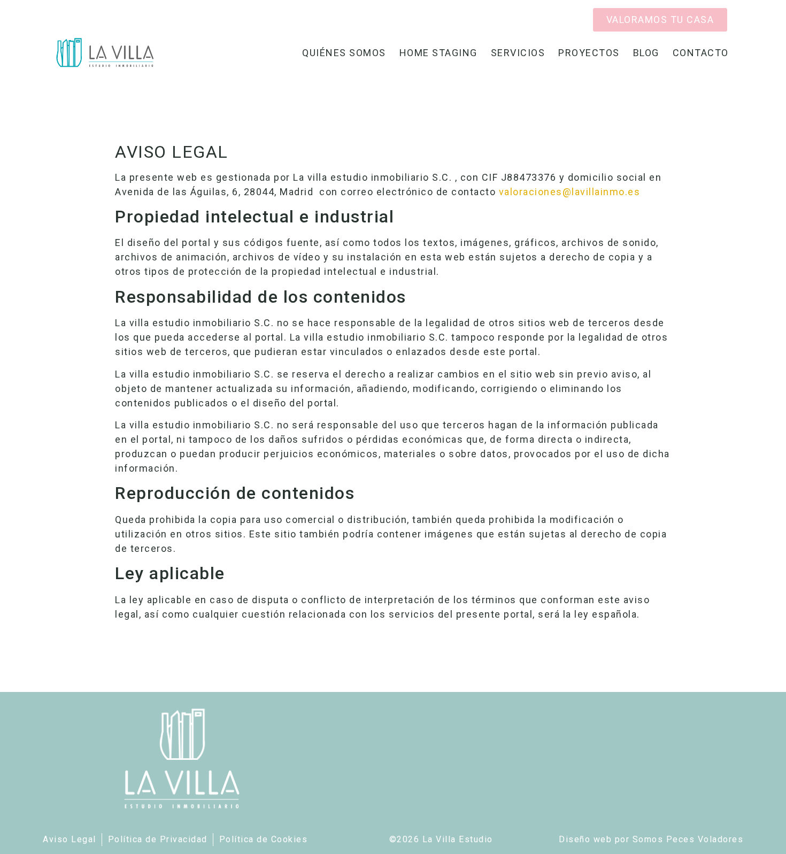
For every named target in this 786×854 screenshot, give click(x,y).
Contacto (701, 53)
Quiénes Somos (344, 53)
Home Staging (438, 53)
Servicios (518, 53)
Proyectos (589, 53)
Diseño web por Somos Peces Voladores (651, 839)
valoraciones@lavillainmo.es (570, 191)
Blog (646, 53)
